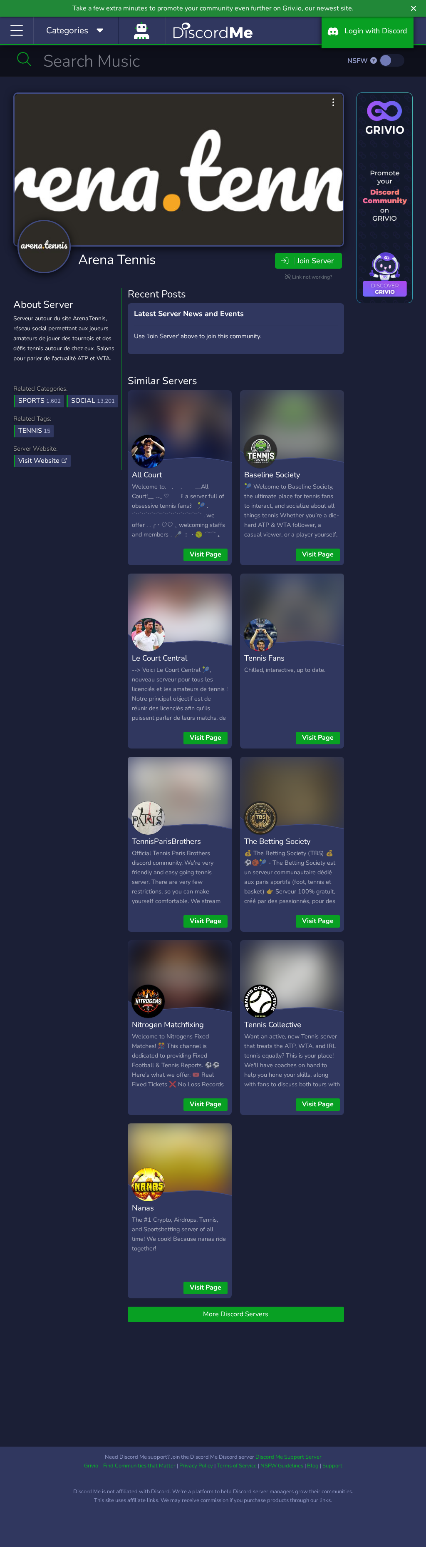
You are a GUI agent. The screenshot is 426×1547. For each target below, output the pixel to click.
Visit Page (205, 554)
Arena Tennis (117, 260)
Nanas (143, 1208)
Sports (39, 400)
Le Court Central (159, 658)
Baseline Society (272, 474)
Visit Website (39, 460)
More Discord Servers (235, 1314)
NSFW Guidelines (281, 1466)
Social (93, 400)
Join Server (315, 261)
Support (332, 1466)
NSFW (358, 60)
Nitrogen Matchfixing (168, 1024)
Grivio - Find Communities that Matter (130, 1466)
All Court (147, 474)
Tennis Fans (264, 658)
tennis (34, 430)
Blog (313, 1466)
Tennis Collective (272, 1024)
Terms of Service (237, 1466)
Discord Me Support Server (288, 1457)
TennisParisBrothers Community (166, 847)
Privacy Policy (196, 1466)
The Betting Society (277, 841)
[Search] (24, 59)
